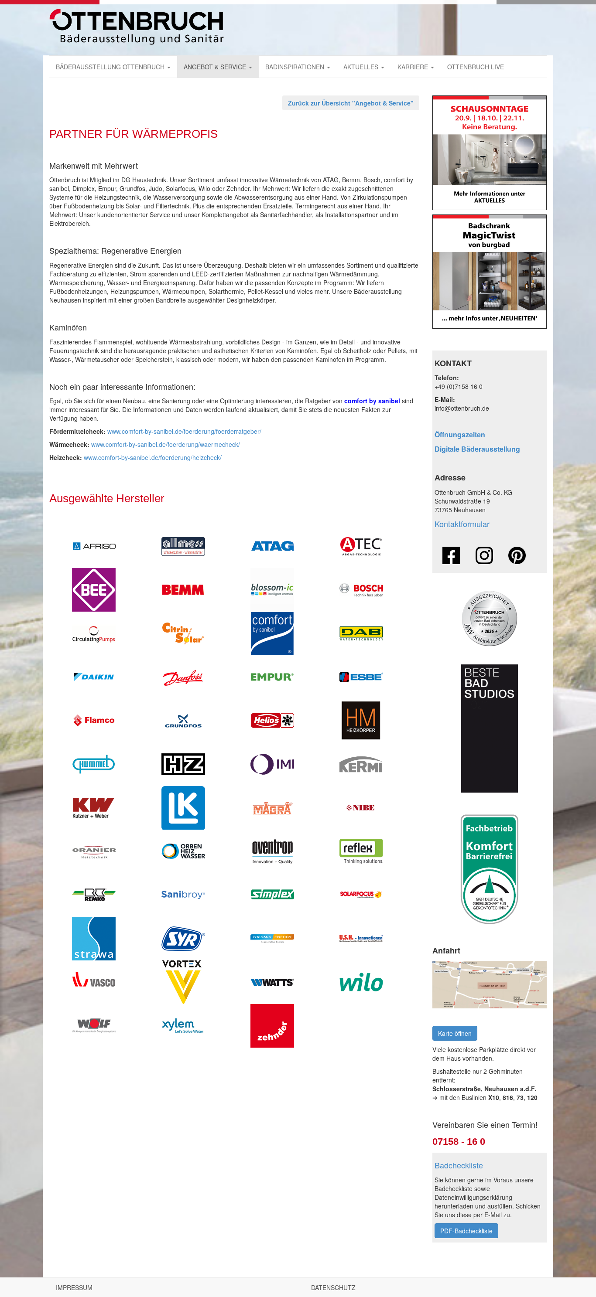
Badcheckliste (459, 1165)
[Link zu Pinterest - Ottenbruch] (517, 555)
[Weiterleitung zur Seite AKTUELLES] (489, 152)
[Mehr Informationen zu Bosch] (361, 590)
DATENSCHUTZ (333, 1287)
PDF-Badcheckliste (466, 1230)
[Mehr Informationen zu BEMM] (183, 590)
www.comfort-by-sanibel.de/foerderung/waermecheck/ (165, 444)
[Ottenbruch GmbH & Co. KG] (136, 27)
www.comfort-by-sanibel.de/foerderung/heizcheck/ (153, 457)
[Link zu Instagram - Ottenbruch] (484, 555)
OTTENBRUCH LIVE (475, 66)
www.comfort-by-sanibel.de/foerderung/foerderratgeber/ (184, 431)
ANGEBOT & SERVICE (216, 66)
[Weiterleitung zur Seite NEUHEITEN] (489, 271)
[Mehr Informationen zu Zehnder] (272, 1026)
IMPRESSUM (74, 1287)
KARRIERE (413, 66)
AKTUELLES (361, 66)
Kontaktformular (462, 523)
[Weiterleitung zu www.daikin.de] (94, 677)
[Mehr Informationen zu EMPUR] (272, 677)
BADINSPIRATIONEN (295, 66)
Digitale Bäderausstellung (477, 449)
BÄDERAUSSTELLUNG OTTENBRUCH (111, 66)
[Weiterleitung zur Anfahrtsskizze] (489, 984)
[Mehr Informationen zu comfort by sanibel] (272, 633)
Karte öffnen (455, 1033)
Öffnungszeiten (460, 434)
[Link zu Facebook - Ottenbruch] (451, 555)
